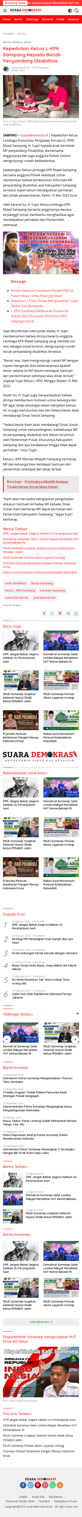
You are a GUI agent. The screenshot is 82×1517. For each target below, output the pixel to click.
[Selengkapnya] (77, 1014)
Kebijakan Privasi (65, 1501)
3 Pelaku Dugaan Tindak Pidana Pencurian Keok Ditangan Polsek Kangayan (35, 1094)
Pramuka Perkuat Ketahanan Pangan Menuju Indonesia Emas (39, 565)
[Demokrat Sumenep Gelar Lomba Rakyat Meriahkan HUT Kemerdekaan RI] (61, 640)
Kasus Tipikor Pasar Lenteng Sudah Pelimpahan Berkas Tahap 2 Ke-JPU (40, 1122)
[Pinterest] (38, 1485)
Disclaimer (56, 1497)
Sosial (27, 42)
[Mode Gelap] (70, 10)
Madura (17, 42)
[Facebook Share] (44, 614)
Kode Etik (38, 1497)
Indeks (23, 1497)
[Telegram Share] (68, 614)
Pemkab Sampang (52, 590)
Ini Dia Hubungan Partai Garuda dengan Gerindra (44, 953)
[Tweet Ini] (52, 614)
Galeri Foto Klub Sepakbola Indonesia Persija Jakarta (41, 995)
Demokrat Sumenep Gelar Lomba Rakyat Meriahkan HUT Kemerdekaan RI (41, 541)
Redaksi (44, 1501)
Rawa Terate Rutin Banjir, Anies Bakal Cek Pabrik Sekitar (44, 967)
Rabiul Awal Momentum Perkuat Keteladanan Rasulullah (40, 572)
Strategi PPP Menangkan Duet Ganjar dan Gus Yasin (42, 940)
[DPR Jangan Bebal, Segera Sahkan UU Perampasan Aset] (21, 640)
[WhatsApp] (52, 1485)
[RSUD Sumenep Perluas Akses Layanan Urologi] (61, 680)
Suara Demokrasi (20, 67)
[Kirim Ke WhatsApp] (76, 614)
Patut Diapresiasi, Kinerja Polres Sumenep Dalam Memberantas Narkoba (35, 1136)
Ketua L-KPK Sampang (20, 590)
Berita (7, 42)
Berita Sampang (42, 583)
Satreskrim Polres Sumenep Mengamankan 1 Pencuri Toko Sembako (37, 1080)
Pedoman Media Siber (20, 1501)
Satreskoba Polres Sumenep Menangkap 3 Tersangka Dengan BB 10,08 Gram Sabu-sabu (38, 1151)
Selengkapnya (40, 1322)
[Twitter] (30, 1485)
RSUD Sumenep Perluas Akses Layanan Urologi (34, 557)
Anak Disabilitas (15, 583)
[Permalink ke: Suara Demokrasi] (6, 69)
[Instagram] (45, 1485)
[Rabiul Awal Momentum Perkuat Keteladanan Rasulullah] (61, 720)
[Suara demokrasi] (25, 10)
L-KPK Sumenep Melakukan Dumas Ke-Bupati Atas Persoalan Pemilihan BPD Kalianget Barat (40, 316)
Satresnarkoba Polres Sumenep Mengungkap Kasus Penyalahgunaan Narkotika (37, 1108)
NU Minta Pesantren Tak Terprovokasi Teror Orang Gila (41, 981)
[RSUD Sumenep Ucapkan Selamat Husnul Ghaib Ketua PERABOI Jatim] (21, 680)
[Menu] (5, 10)
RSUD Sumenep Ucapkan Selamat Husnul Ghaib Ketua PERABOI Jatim (38, 550)
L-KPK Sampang (40, 67)
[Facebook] (23, 1485)
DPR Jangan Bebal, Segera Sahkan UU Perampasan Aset (40, 533)
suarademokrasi (44, 597)
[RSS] (60, 1485)
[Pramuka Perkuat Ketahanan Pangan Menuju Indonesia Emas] (21, 720)
